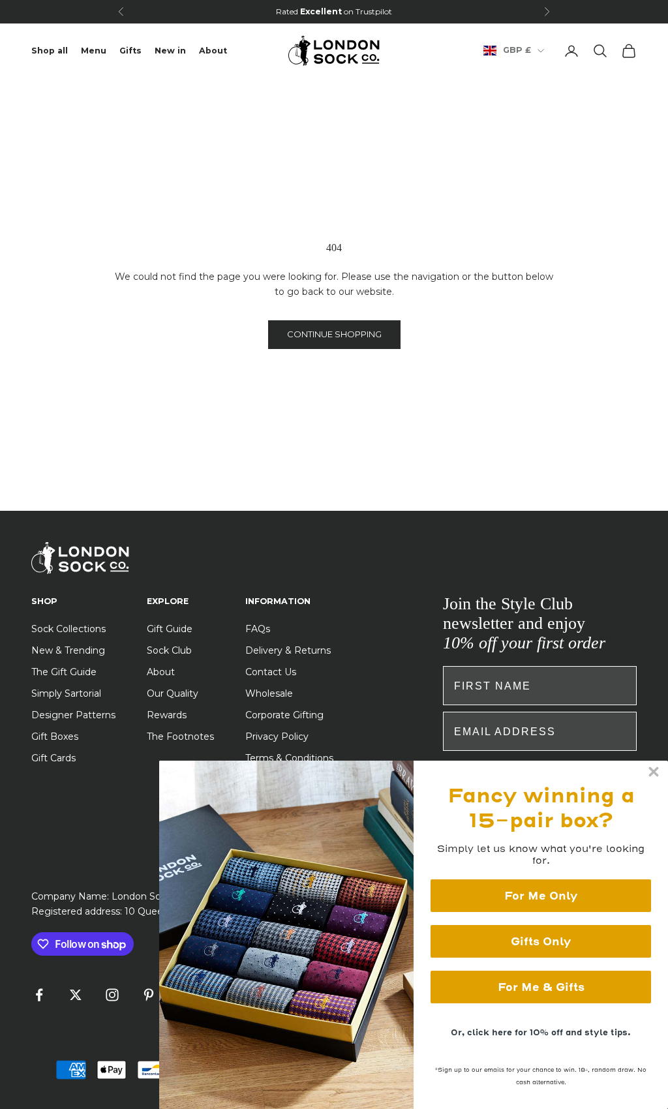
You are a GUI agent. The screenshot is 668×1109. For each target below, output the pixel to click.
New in (170, 50)
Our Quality (172, 693)
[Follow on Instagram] (112, 995)
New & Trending (68, 650)
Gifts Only (541, 941)
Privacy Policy (277, 736)
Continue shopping (334, 334)
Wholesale (269, 693)
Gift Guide (169, 629)
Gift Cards (53, 758)
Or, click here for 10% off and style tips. (541, 1032)
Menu (93, 50)
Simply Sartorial (66, 693)
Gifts (130, 50)
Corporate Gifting (284, 715)
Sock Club (169, 650)
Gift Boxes (54, 736)
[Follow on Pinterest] (149, 995)
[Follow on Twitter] (76, 995)
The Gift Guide (64, 672)
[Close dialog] (654, 772)
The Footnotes (180, 736)
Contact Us (270, 672)
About (213, 50)
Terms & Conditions (289, 758)
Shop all (49, 50)
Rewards (167, 715)
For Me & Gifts (541, 987)
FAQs (257, 629)
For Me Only (540, 895)
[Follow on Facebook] (39, 995)
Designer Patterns (73, 715)
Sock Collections (68, 629)
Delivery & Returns (288, 650)
